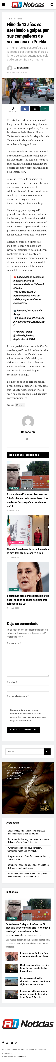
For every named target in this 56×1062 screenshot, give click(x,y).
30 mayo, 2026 (13, 510)
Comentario (14, 643)
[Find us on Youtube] (12, 1043)
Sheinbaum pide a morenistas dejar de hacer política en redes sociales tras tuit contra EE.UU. (28, 599)
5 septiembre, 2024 (18, 72)
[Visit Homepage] (28, 5)
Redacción (23, 68)
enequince (21, 1057)
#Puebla (17, 288)
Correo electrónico (18, 696)
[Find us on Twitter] (7, 1043)
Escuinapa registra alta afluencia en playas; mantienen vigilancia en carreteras (35, 981)
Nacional (18, 19)
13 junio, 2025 (13, 557)
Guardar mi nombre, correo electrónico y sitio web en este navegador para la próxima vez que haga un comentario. (28, 715)
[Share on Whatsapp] (44, 108)
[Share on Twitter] (35, 108)
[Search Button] (52, 4)
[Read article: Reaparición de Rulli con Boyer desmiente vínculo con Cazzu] (11, 956)
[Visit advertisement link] (28, 788)
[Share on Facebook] (25, 108)
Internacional (16, 543)
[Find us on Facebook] (3, 1043)
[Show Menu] (3, 4)
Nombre (12, 682)
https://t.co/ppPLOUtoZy (30, 318)
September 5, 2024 (24, 339)
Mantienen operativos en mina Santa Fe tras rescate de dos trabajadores (34, 968)
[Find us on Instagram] (16, 1043)
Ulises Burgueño (16, 935)
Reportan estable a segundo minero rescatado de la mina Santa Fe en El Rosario (33, 994)
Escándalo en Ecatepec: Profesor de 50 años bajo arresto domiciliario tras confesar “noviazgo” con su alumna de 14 (28, 928)
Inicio (9, 19)
